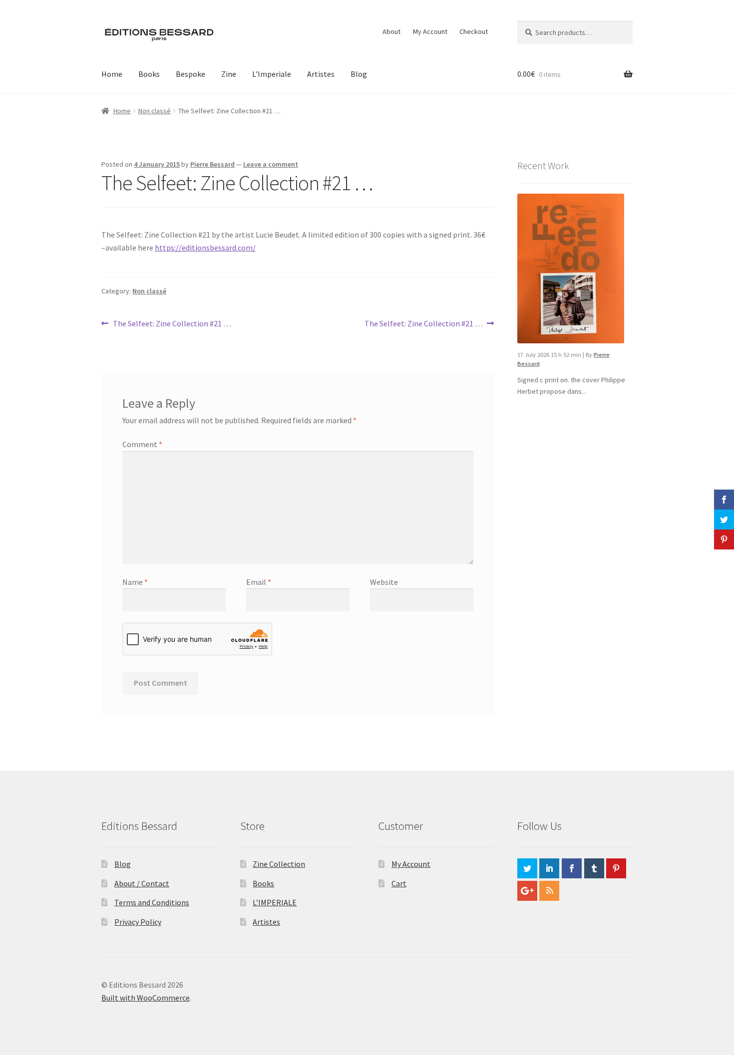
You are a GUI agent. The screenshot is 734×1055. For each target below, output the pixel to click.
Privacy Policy (137, 922)
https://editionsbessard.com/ (205, 248)
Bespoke (190, 74)
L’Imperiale (271, 74)
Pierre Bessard (212, 164)
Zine (228, 74)
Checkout (473, 31)
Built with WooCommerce (145, 998)
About (391, 31)
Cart (398, 883)
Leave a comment (270, 164)
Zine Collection (279, 864)
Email (258, 582)
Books (149, 74)
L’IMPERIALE (275, 902)
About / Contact (141, 883)
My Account (430, 31)
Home (111, 74)
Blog (359, 74)
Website (384, 582)
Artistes (321, 74)
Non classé (154, 110)
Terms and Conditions (151, 902)
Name (135, 582)
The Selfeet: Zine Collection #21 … (171, 324)
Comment (142, 444)
